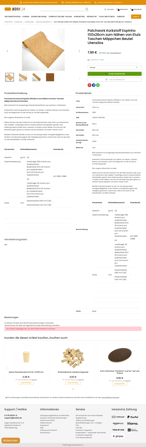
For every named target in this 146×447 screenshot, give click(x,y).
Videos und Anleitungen (85, 420)
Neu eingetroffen (12, 16)
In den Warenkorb (116, 74)
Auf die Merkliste (117, 79)
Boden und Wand (39, 16)
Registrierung (81, 418)
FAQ (77, 425)
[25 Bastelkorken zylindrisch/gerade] (73, 370)
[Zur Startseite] (15, 13)
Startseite (8, 22)
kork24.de (18, 22)
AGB (41, 428)
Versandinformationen (110, 397)
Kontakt (79, 428)
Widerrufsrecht (46, 423)
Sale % (136, 16)
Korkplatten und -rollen (60, 16)
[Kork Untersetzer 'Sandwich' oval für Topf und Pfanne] (119, 369)
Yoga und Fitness (107, 16)
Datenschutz (45, 432)
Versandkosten (115, 53)
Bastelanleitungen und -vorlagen (89, 423)
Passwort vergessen (84, 430)
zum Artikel (26, 383)
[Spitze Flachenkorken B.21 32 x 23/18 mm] (26, 370)
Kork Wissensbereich (84, 437)
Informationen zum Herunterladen (89, 415)
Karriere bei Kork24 (47, 420)
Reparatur (92, 16)
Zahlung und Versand (48, 430)
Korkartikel (79, 16)
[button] (79, 51)
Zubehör (121, 16)
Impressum (44, 425)
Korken (26, 16)
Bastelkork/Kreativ (44, 22)
